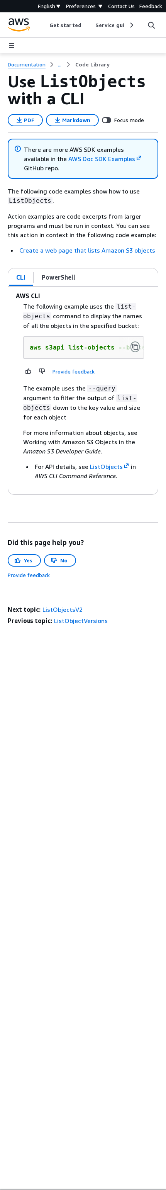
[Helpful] (28, 371)
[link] (92, 64)
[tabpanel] (83, 390)
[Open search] (151, 25)
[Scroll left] (44, 25)
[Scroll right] (131, 25)
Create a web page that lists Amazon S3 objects (87, 250)
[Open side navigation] (11, 45)
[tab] (21, 277)
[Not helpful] (42, 371)
